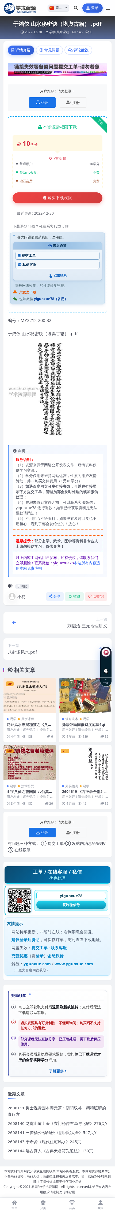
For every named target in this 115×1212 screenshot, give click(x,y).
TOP (106, 683)
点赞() (98, 596)
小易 (21, 596)
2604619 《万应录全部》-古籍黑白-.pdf (84, 794)
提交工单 (29, 255)
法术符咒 (27, 786)
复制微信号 (71, 904)
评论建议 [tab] (81, 50)
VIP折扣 (60, 158)
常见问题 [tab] (51, 50)
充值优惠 (19, 955)
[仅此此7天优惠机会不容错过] (57, 71)
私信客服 (29, 265)
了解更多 (56, 1071)
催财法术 (71, 719)
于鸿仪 (22, 586)
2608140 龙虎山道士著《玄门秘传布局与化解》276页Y (57, 1123)
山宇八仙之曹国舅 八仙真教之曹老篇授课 (30, 794)
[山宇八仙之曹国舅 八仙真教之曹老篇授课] (29, 762)
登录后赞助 (30, 939)
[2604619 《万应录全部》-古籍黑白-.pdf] (85, 762)
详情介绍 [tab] (23, 50)
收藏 (76, 596)
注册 (76, 102)
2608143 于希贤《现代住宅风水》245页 (44, 1141)
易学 (52, 32)
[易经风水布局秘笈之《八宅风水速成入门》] (29, 695)
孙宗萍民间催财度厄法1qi (83, 724)
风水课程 (62, 32)
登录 (95, 8)
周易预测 (71, 786)
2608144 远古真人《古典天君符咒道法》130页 (50, 1150)
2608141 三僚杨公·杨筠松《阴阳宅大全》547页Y (52, 1132)
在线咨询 (106, 667)
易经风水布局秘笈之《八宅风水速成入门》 (29, 727)
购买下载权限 (60, 198)
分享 (57, 596)
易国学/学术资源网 (44, 1186)
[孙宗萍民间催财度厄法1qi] (85, 695)
